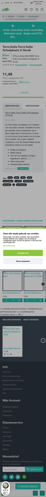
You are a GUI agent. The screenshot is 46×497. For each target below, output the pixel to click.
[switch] (5, 493)
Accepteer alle (23, 253)
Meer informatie (9, 245)
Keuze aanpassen (23, 261)
